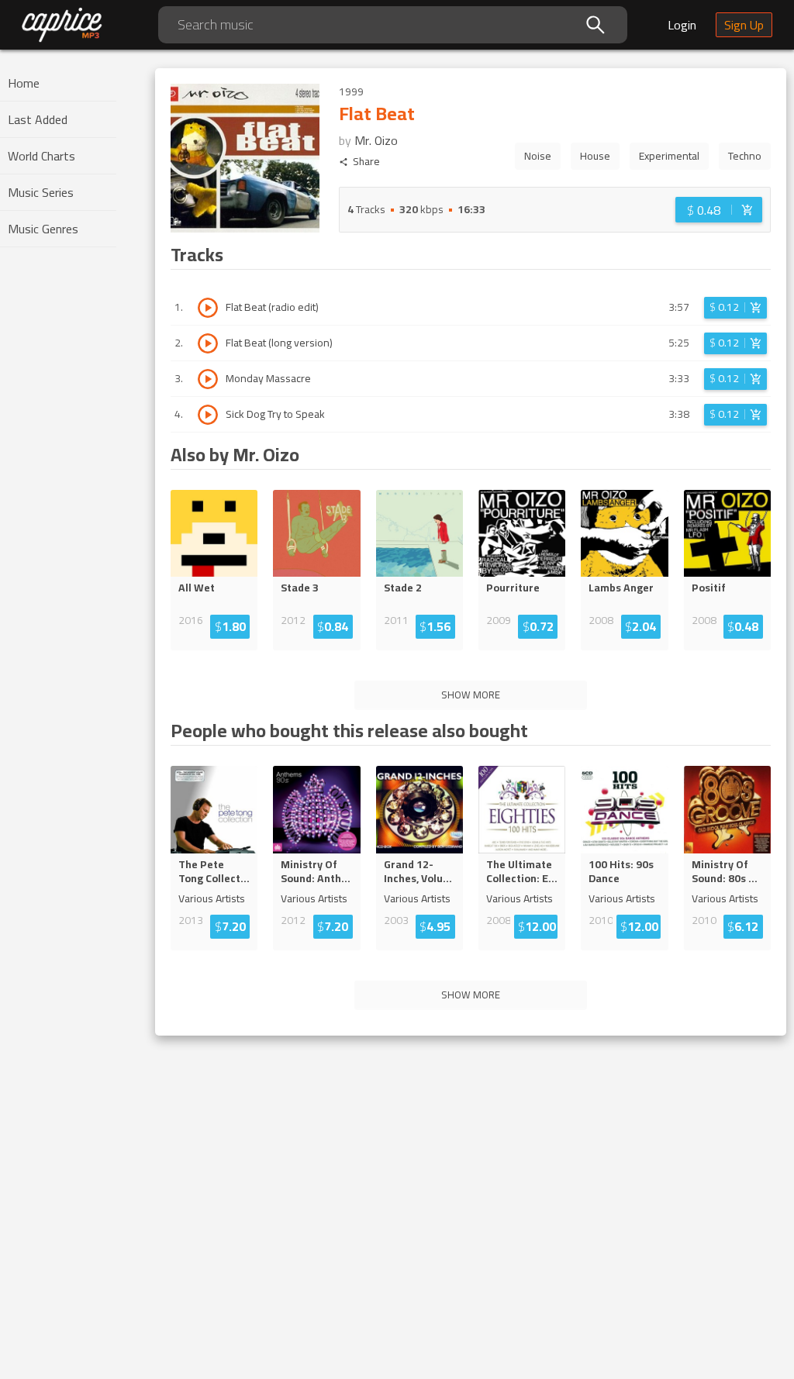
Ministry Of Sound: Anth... (315, 871)
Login (682, 24)
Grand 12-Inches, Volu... (418, 871)
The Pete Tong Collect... (214, 871)
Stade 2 (403, 588)
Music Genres (43, 228)
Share (366, 161)
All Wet (196, 588)
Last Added (37, 119)
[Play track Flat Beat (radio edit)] (208, 308)
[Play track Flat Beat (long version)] (208, 343)
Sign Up (744, 24)
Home (24, 83)
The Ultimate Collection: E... (522, 871)
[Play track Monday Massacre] (208, 379)
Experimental (669, 156)
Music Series (41, 192)
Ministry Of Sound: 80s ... (725, 871)
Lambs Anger (621, 588)
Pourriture (513, 588)
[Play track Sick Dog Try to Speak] (208, 415)
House (595, 156)
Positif (709, 588)
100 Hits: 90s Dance (621, 871)
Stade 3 (300, 588)
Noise (537, 156)
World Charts (41, 155)
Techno (744, 156)
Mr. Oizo (376, 140)
